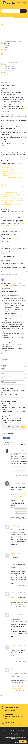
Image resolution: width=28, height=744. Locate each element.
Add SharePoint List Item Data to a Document (13, 181)
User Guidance (8, 74)
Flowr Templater (7, 43)
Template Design (16, 228)
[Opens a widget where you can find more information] (23, 741)
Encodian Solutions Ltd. (8, 737)
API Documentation (9, 35)
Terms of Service (14, 738)
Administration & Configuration (11, 66)
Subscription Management (11, 62)
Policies (6, 56)
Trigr (5, 64)
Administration (8, 76)
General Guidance (9, 33)
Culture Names (14, 344)
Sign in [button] (19, 2)
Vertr (5, 72)
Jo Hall (12, 592)
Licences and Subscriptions (11, 58)
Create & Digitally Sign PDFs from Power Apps (12, 198)
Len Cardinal (14, 525)
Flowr (16, 20)
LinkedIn (8, 438)
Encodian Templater (9, 118)
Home (5, 730)
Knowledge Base (13, 730)
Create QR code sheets (7, 189)
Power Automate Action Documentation (12, 21)
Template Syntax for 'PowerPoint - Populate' (14, 39)
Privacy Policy (23, 737)
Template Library (15, 238)
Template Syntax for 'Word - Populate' (13, 37)
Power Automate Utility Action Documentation (15, 29)
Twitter (6, 438)
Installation (7, 45)
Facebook (4, 438)
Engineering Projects (16, 553)
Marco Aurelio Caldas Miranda (18, 449)
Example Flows (8, 31)
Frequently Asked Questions (11, 60)
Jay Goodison (14, 482)
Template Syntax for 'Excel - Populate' (13, 41)
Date (21, 444)
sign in (5, 695)
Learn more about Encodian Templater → (11, 157)
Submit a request (16, 442)
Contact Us (21, 730)
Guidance (7, 47)
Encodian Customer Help (7, 20)
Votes (25, 444)
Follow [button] (23, 427)
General (5, 54)
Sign (5, 49)
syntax (7, 108)
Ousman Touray (14, 613)
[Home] (9, 2)
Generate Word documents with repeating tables (13, 186)
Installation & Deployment (10, 68)
